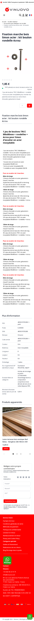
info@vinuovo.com (9, 575)
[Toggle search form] (20, 15)
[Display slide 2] (17, 454)
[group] (7, 80)
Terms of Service (22, 507)
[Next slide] (30, 454)
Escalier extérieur (12, 21)
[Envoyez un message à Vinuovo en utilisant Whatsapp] (30, 617)
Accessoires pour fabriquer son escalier (15, 23)
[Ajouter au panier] (29, 106)
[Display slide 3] (21, 454)
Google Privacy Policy (10, 507)
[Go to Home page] (17, 9)
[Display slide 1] (13, 454)
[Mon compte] (23, 15)
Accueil (4, 21)
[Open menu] (4, 15)
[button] (17, 60)
